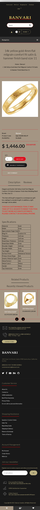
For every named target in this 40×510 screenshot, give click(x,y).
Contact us (5, 392)
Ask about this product (17, 165)
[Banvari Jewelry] (20, 19)
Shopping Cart (23, 4)
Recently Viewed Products (20, 286)
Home (17, 64)
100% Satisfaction (7, 395)
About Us (4, 389)
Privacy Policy (6, 401)
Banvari (22, 64)
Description (14, 182)
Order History (6, 453)
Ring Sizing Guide (7, 426)
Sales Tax (4, 423)
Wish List (16, 4)
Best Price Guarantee (8, 398)
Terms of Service (6, 434)
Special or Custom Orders (9, 420)
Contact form (9, 341)
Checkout (31, 4)
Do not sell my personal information (12, 403)
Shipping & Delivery (7, 428)
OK (33, 473)
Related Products (20, 279)
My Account (9, 4)
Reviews (27, 182)
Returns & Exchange (7, 431)
